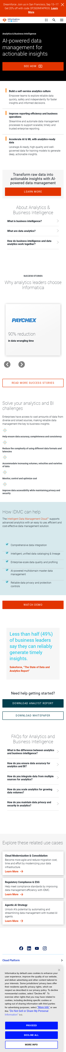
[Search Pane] (54, 20)
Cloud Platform (11, 960)
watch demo (33, 604)
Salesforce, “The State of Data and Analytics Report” (30, 669)
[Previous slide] (7, 364)
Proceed (31, 1025)
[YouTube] (37, 948)
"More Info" (43, 1007)
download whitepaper (33, 715)
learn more (33, 191)
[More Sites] (46, 20)
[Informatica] (11, 20)
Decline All (31, 1035)
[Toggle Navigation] (62, 20)
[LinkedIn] (29, 948)
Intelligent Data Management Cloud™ (28, 518)
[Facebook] (21, 948)
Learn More (12, 871)
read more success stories (33, 382)
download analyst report (33, 703)
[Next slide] (21, 364)
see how (30, 66)
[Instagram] (45, 948)
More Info (31, 1044)
